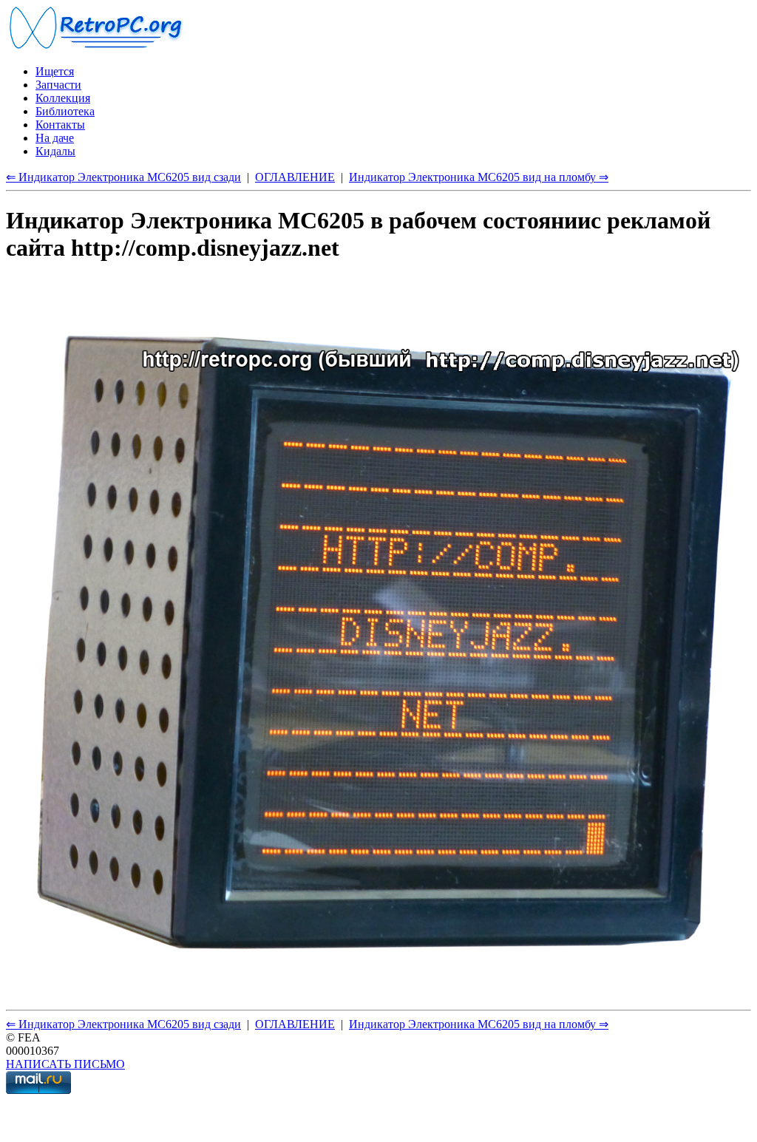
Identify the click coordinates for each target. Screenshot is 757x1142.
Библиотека (65, 111)
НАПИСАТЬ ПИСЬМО (65, 1064)
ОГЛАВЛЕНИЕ (295, 177)
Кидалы (55, 151)
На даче (54, 138)
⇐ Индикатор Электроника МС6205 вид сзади (123, 177)
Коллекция (62, 98)
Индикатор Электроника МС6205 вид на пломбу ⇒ (478, 177)
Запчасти (58, 84)
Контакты (60, 124)
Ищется (54, 71)
